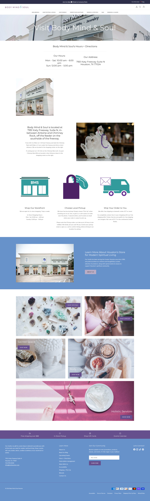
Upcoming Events (64, 455)
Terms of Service (101, 493)
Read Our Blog (63, 452)
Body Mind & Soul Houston (16, 488)
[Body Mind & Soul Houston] (17, 7)
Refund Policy (141, 493)
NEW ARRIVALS (35, 12)
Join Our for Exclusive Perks (75, 2)
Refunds (61, 473)
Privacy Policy (117, 493)
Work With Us (63, 464)
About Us (90, 272)
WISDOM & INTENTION (92, 12)
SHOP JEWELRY (63, 12)
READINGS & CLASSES (112, 12)
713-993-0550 (135, 2)
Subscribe (95, 463)
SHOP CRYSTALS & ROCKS (49, 12)
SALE (103, 12)
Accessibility (63, 467)
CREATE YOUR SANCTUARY (76, 12)
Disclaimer (109, 493)
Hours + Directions (65, 458)
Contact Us (62, 476)
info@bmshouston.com (12, 465)
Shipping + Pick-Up (65, 470)
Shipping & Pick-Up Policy (129, 493)
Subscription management (67, 461)
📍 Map (142, 2)
